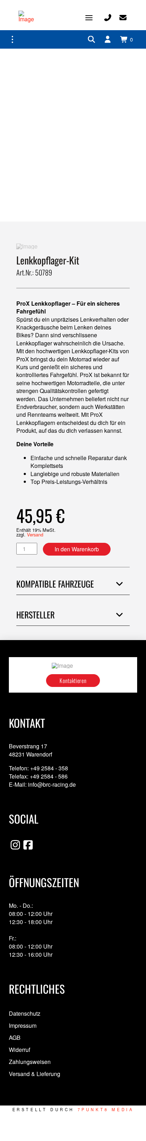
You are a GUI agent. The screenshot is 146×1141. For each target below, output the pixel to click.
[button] (88, 17)
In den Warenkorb (77, 549)
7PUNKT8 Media (106, 1109)
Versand (35, 534)
